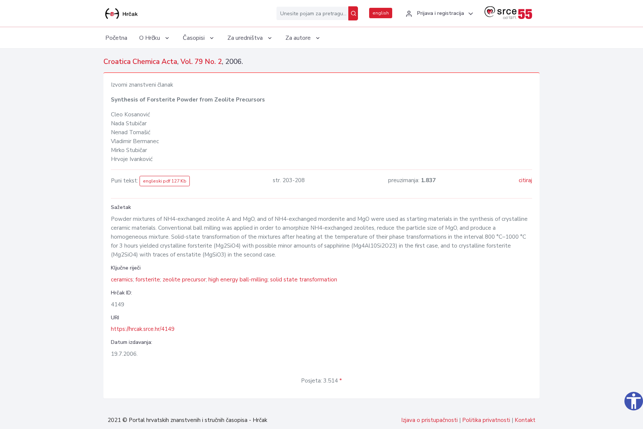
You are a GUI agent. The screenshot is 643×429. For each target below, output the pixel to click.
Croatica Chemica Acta (140, 62)
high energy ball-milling (238, 279)
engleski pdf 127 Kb (164, 181)
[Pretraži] (353, 13)
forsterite (147, 279)
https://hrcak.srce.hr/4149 (143, 329)
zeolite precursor (184, 279)
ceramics (122, 279)
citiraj (525, 180)
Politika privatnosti (486, 420)
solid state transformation (303, 279)
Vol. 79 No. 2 (201, 62)
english (380, 13)
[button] (438, 14)
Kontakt (525, 420)
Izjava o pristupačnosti (429, 420)
